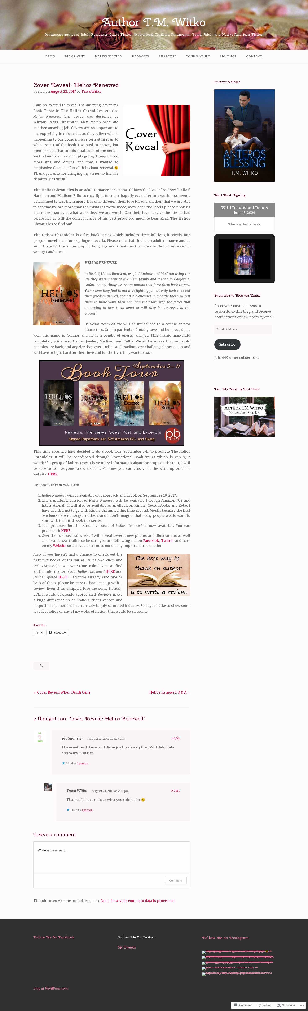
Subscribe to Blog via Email (237, 295)
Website (59, 546)
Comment (175, 880)
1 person (82, 763)
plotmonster (72, 738)
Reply (175, 738)
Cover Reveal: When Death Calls (64, 692)
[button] (235, 267)
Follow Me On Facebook (53, 937)
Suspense (167, 56)
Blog (50, 56)
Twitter (167, 541)
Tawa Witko (91, 91)
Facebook (151, 541)
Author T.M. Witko (154, 22)
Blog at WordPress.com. (51, 988)
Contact (254, 56)
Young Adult (198, 56)
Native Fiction (108, 56)
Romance (140, 56)
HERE (52, 474)
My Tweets (127, 947)
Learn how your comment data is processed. (138, 901)
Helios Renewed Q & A (167, 692)
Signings (228, 56)
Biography (75, 56)
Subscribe (227, 344)
